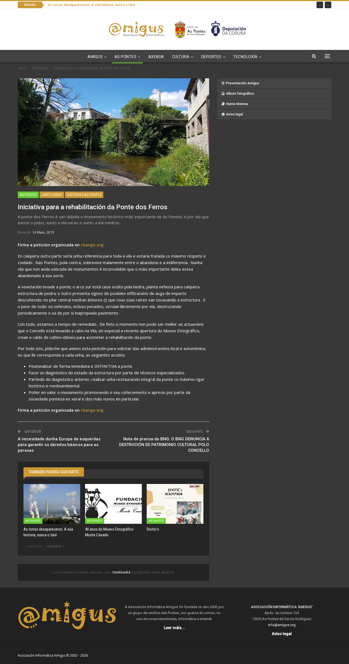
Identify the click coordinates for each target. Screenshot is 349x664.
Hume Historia (237, 104)
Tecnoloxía (245, 57)
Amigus (95, 57)
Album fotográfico (240, 93)
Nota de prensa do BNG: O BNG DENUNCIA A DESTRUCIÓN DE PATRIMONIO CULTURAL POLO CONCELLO (164, 444)
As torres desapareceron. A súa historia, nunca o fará (91, 5)
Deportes (211, 57)
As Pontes (126, 57)
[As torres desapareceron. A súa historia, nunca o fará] (51, 504)
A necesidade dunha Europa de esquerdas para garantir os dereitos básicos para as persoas (59, 444)
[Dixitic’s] (175, 504)
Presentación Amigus (242, 83)
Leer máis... (174, 628)
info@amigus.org (282, 625)
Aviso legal (234, 114)
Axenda (156, 57)
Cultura (180, 57)
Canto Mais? (51, 195)
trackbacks (122, 572)
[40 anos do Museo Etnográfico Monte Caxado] (113, 504)
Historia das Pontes (84, 195)
